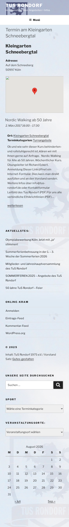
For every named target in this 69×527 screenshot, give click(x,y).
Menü (36, 19)
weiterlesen (15, 205)
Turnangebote (42, 140)
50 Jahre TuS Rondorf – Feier (24, 288)
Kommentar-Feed (17, 326)
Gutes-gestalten (23, 359)
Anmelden (12, 310)
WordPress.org (15, 333)
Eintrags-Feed (15, 318)
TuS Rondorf (24, 5)
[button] (34, 91)
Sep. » (51, 501)
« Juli (18, 501)
